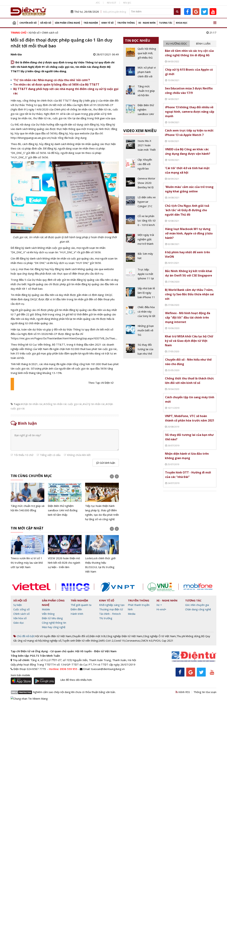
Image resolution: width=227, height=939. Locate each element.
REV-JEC (127, 2)
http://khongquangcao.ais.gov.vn (30, 137)
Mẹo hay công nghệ (53, 627)
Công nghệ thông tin (54, 622)
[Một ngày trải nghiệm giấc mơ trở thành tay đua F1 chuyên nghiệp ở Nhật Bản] (141, 241)
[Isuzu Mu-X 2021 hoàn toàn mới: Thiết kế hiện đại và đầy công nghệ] (141, 147)
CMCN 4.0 (147, 640)
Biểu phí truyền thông (114, 11)
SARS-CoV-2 (106, 640)
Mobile (46, 609)
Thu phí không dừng (188, 636)
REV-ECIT (111, 2)
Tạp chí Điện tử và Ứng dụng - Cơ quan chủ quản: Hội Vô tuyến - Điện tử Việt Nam (64, 651)
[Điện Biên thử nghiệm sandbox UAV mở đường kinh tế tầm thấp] (65, 500)
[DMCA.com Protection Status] (21, 692)
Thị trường (105, 618)
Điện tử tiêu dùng (52, 618)
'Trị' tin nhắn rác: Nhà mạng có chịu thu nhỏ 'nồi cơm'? (51, 80)
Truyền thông (126, 22)
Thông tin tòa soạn (204, 692)
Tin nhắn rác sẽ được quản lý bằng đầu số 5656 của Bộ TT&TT (56, 84)
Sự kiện (17, 605)
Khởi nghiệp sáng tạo (111, 605)
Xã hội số (45, 22)
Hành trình (77, 613)
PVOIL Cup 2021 (163, 640)
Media (131, 613)
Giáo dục (18, 622)
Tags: (17, 404)
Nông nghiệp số (51, 640)
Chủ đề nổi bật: (25, 636)
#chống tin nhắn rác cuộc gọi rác (62, 404)
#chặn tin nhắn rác (32, 404)
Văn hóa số (20, 618)
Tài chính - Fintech (110, 613)
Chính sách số (50, 32)
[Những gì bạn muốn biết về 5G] (141, 332)
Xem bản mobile (20, 675)
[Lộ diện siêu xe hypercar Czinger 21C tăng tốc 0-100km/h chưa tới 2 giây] (141, 203)
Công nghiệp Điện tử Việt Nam (124, 636)
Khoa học (181, 22)
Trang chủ (14, 23)
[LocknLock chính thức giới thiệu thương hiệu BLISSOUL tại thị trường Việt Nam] (102, 554)
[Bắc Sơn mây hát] (141, 257)
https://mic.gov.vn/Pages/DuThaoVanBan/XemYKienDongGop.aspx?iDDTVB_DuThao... (64, 338)
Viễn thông (48, 613)
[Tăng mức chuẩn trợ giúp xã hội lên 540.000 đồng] (27, 498)
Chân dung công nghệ (198, 609)
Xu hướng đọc (176, 43)
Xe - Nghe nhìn (147, 22)
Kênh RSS (184, 692)
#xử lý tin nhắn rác (94, 404)
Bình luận (203, 43)
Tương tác (165, 22)
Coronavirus (132, 640)
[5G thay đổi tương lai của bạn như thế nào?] (141, 349)
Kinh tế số (107, 22)
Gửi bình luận (107, 462)
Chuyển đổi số (28, 22)
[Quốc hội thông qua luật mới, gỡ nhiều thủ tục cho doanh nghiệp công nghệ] (141, 54)
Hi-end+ (161, 609)
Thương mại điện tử (111, 609)
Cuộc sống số (21, 609)
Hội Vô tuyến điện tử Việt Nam (53, 636)
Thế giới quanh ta (81, 605)
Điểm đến (76, 609)
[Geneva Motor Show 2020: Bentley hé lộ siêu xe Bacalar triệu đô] (141, 184)
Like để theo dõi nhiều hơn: (76, 679)
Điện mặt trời (97, 636)
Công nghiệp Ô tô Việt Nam (159, 636)
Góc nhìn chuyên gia (197, 605)
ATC (98, 2)
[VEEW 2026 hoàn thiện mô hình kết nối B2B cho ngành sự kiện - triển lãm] (65, 552)
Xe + (159, 605)
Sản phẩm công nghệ (67, 22)
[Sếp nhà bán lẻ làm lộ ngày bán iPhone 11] (141, 294)
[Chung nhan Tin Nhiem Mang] (29, 698)
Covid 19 (119, 640)
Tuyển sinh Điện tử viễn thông (80, 640)
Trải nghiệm (91, 22)
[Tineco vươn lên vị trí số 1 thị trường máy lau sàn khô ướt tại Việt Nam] (27, 552)
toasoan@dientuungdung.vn (108, 669)
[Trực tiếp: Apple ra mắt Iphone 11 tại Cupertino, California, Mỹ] (141, 275)
